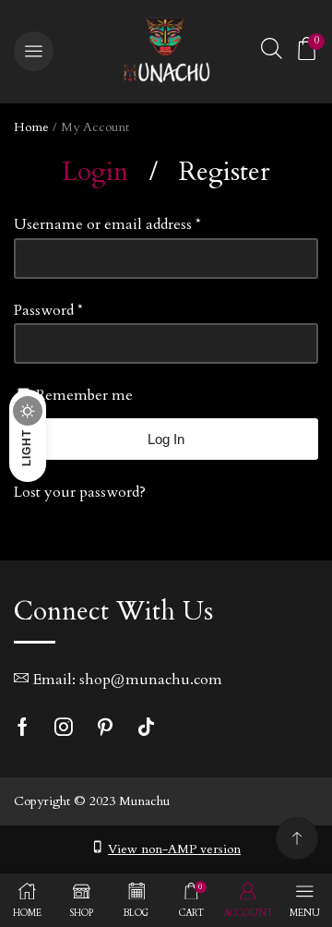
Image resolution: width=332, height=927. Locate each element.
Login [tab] (95, 171)
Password (48, 310)
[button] (33, 51)
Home (31, 127)
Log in (166, 439)
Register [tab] (224, 171)
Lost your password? (80, 492)
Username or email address (107, 224)
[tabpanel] (166, 358)
